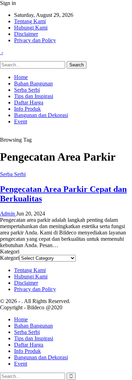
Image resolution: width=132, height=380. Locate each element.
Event (20, 121)
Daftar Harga (28, 102)
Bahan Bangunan (33, 83)
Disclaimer (26, 34)
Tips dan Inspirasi (33, 96)
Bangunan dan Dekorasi (41, 115)
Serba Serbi (27, 90)
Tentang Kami (30, 21)
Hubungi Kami (31, 28)
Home (21, 77)
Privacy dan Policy (35, 40)
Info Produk (27, 109)
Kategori (9, 258)
